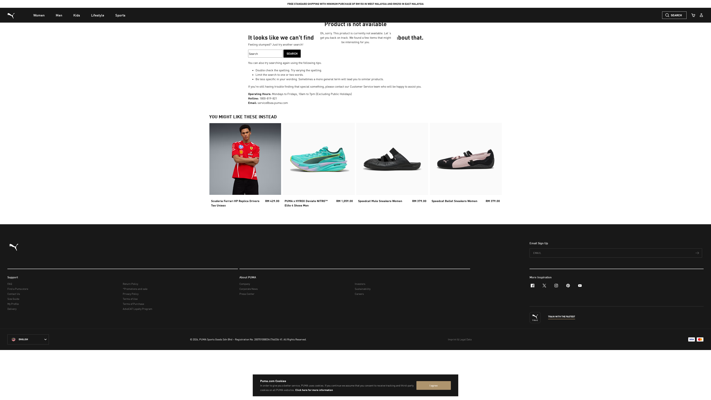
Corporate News (248, 288)
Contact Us (13, 293)
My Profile (13, 303)
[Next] (496, 166)
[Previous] (215, 166)
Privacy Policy (130, 293)
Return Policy (130, 283)
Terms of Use (130, 298)
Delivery (11, 308)
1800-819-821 (268, 98)
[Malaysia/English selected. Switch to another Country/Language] (28, 339)
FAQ (9, 283)
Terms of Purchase (133, 303)
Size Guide (13, 298)
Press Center (246, 293)
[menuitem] (39, 15)
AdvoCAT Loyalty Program (137, 308)
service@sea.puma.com (273, 103)
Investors (360, 283)
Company (244, 283)
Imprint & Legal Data (460, 339)
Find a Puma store (17, 288)
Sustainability (362, 288)
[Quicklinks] (701, 15)
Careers (359, 293)
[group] (245, 166)
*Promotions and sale (135, 288)
